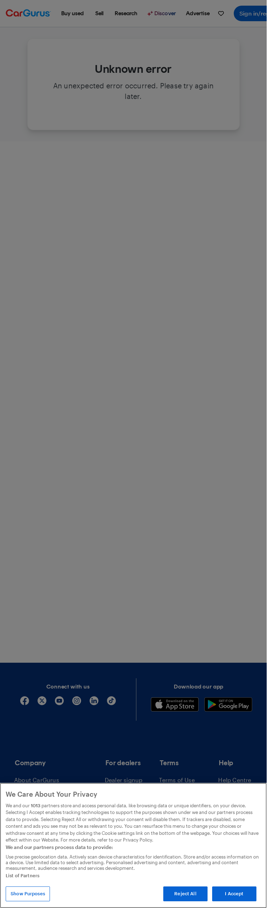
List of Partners (22, 875)
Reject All (185, 893)
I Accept (234, 893)
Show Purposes (28, 893)
